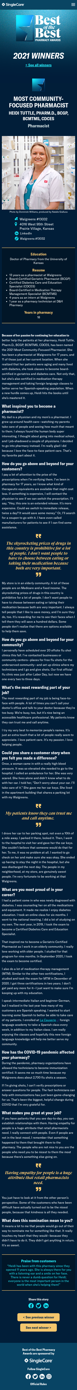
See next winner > (38, 1327)
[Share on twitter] (39, 1307)
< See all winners (38, 65)
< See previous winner (38, 1317)
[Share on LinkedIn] (46, 1307)
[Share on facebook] (31, 1307)
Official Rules (38, 1384)
